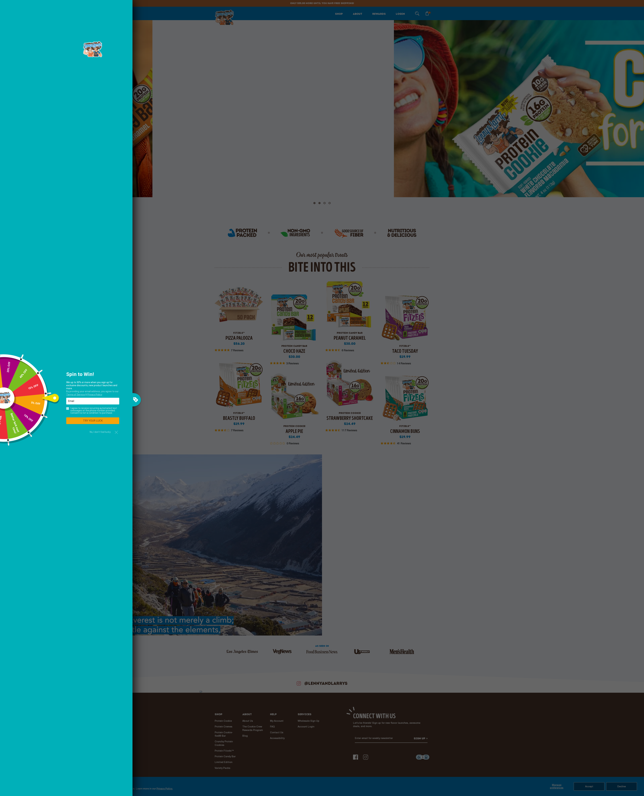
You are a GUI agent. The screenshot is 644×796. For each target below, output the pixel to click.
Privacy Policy (94, 394)
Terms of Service (75, 394)
